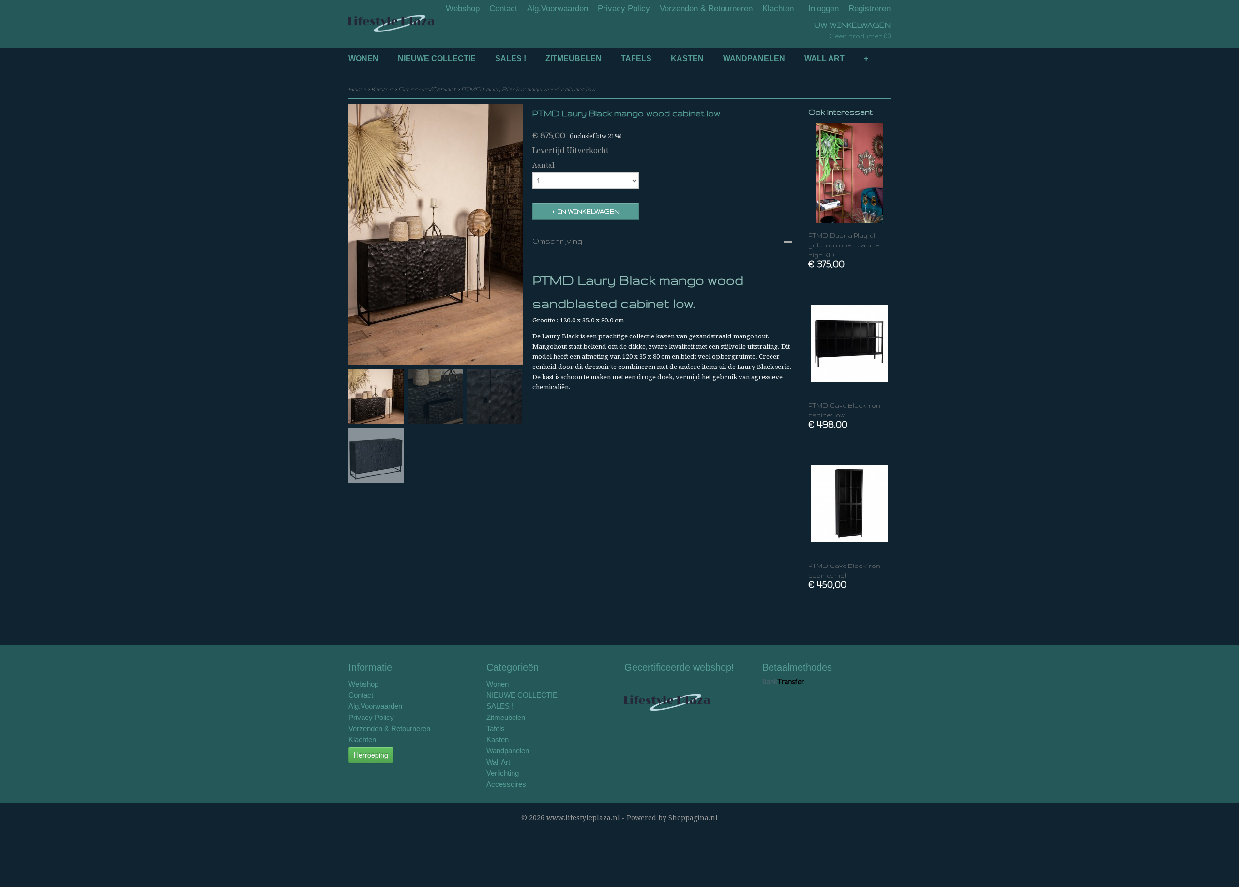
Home (357, 89)
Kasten (687, 58)
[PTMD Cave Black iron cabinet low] (849, 343)
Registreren (869, 8)
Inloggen (823, 8)
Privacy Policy (624, 8)
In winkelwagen (589, 211)
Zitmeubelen (573, 58)
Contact (503, 8)
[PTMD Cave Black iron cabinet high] (849, 503)
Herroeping (371, 755)
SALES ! (510, 58)
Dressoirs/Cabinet (427, 89)
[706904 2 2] (435, 234)
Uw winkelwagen (852, 25)
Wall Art (824, 58)
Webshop (463, 8)
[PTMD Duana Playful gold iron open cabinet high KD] (849, 173)
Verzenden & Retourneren (706, 8)
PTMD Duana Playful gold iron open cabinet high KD (845, 245)
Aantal (543, 165)
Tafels (636, 58)
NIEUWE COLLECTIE (437, 58)
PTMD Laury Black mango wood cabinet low (528, 89)
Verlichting (502, 773)
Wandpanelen (754, 58)
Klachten (778, 8)
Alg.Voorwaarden (557, 8)
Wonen (363, 58)
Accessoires (506, 784)
